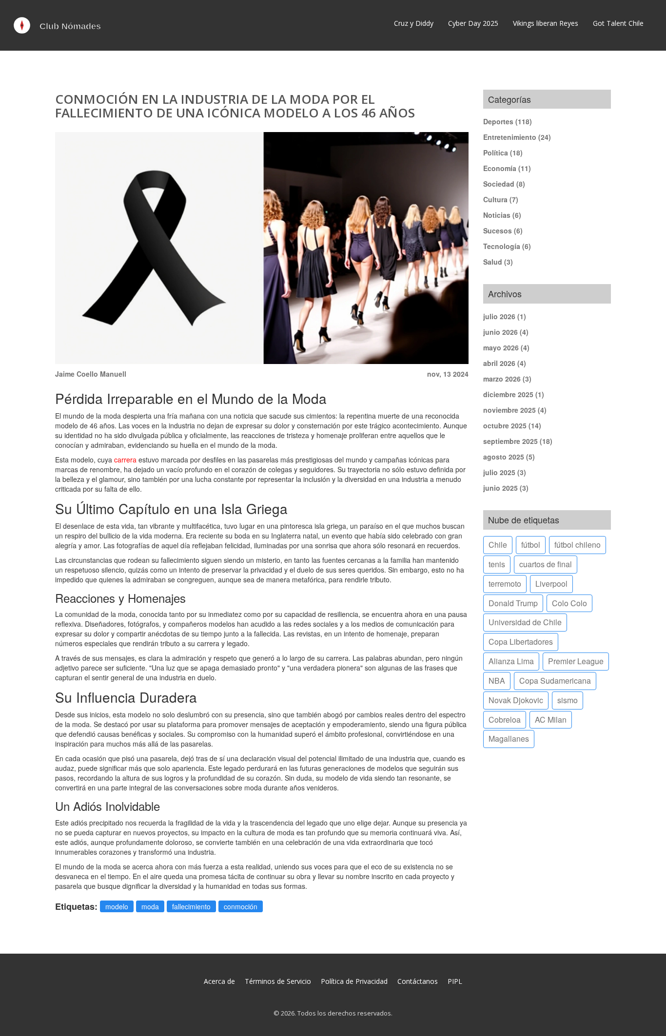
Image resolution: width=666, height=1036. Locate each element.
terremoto (505, 583)
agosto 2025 (509, 456)
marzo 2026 (507, 379)
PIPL (455, 981)
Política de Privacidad (354, 981)
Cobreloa (505, 719)
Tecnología (507, 246)
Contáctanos (417, 981)
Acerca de (219, 981)
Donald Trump (513, 603)
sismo (567, 700)
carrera (125, 459)
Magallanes (509, 738)
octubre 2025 (512, 425)
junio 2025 (506, 488)
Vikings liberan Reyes (545, 23)
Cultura (500, 199)
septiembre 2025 (517, 441)
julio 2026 (504, 316)
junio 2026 (506, 332)
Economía (507, 168)
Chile (498, 544)
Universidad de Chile (525, 622)
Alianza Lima (511, 661)
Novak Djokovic (516, 700)
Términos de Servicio (278, 981)
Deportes (507, 121)
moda (150, 906)
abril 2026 (504, 363)
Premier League (576, 661)
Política (503, 152)
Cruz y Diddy (413, 23)
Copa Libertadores (521, 641)
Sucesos (503, 230)
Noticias (502, 215)
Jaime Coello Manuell (90, 374)
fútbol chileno (577, 544)
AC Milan (551, 719)
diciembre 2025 (513, 394)
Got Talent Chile (618, 23)
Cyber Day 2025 (473, 23)
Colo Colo (569, 603)
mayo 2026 (506, 347)
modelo (116, 906)
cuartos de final (545, 564)
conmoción (240, 906)
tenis (497, 564)
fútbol (530, 544)
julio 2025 (504, 472)
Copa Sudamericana (555, 680)
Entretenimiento (517, 137)
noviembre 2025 (515, 410)
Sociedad (504, 184)
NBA (497, 680)
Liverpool (551, 583)
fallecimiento (191, 906)
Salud (498, 262)
